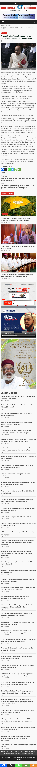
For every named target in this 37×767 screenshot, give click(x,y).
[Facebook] (2, 169)
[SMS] (15, 169)
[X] (5, 169)
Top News (3, 32)
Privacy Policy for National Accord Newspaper (18, 754)
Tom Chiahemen (6, 41)
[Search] (34, 22)
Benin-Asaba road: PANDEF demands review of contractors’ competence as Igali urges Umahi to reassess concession (17, 702)
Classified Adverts (29, 751)
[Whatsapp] (9, 169)
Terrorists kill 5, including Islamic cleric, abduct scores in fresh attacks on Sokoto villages (18, 206)
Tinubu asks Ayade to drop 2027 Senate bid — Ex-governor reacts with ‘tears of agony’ (18, 186)
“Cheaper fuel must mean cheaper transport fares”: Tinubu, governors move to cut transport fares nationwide (18, 543)
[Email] (19, 169)
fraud (7, 173)
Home (3, 751)
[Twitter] (12, 169)
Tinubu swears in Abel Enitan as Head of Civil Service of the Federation (18, 234)
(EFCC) (11, 91)
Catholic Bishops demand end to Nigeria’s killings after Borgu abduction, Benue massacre (18, 262)
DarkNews (27, 757)
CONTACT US (18, 751)
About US (9, 751)
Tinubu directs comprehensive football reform (16, 517)
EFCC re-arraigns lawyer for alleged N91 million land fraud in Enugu (17, 178)
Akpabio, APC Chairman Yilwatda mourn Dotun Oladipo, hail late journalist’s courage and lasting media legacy (16, 553)
